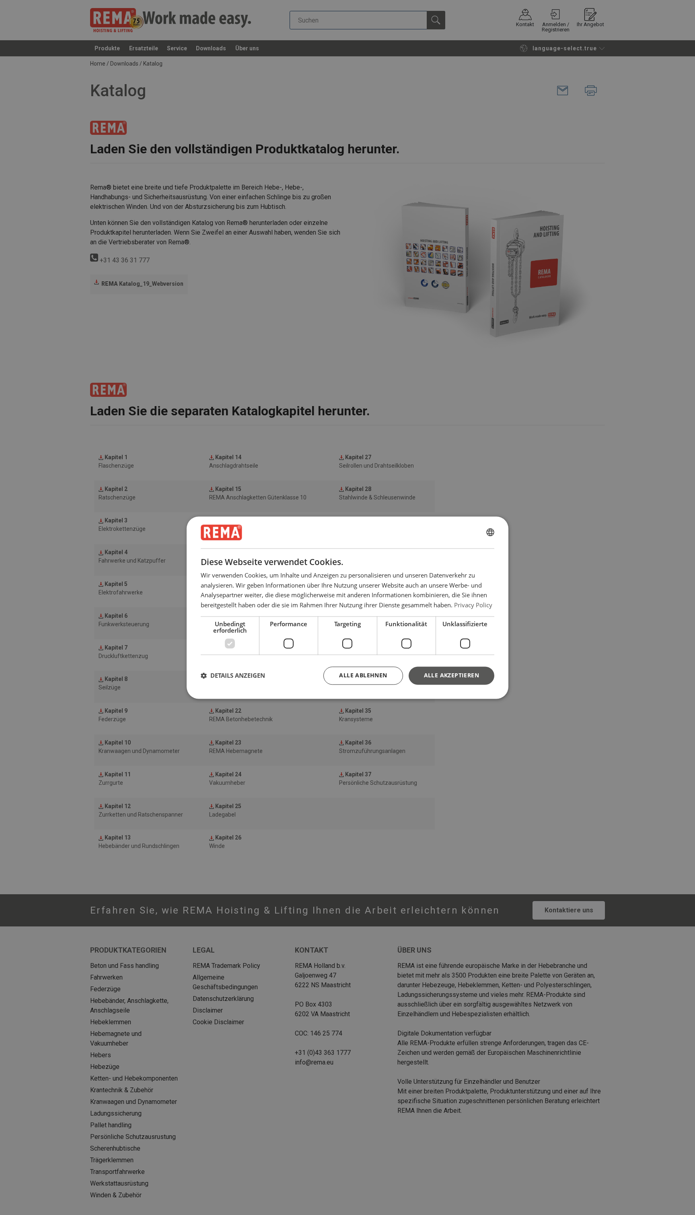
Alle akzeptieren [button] (451, 675)
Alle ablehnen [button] (363, 675)
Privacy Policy (473, 605)
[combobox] (490, 532)
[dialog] (347, 607)
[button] (233, 675)
